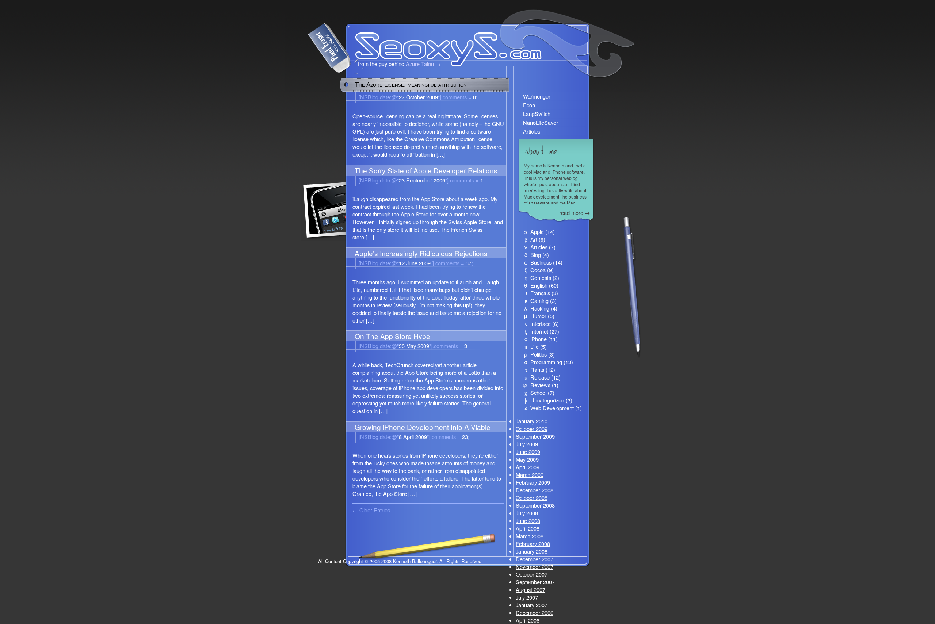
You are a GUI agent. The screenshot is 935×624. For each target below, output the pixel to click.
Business (541, 262)
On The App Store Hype (392, 336)
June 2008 (528, 520)
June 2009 (528, 451)
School (538, 392)
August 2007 (530, 589)
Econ (529, 105)
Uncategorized (547, 400)
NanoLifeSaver (540, 122)
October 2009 (531, 428)
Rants (537, 369)
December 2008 (534, 490)
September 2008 (535, 505)
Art (533, 239)
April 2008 (527, 528)
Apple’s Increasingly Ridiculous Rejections (421, 253)
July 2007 (527, 597)
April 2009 (527, 467)
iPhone (538, 339)
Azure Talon (420, 64)
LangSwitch (536, 114)
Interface (540, 323)
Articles (531, 131)
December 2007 (534, 559)
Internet (539, 331)
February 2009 (533, 482)
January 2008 (531, 551)
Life (534, 346)
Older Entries (374, 510)
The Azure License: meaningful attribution (411, 84)
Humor (538, 316)
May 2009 (527, 459)
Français (540, 293)
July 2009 (527, 444)
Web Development (552, 408)
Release (540, 377)
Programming (546, 362)
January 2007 (531, 605)
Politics (538, 354)
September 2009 (535, 436)
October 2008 (531, 497)
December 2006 (534, 612)
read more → (574, 212)
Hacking (539, 308)
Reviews (540, 385)
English (538, 285)
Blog (535, 254)
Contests (540, 277)
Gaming (539, 300)
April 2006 (527, 620)
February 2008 (533, 543)
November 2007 (534, 566)
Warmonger (536, 96)
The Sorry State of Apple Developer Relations (426, 170)
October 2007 (531, 574)
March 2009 (529, 474)
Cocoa (538, 270)
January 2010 (531, 421)
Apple (537, 231)
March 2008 (529, 536)
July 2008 (527, 513)
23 (448, 436)
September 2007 (535, 582)
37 (452, 263)
